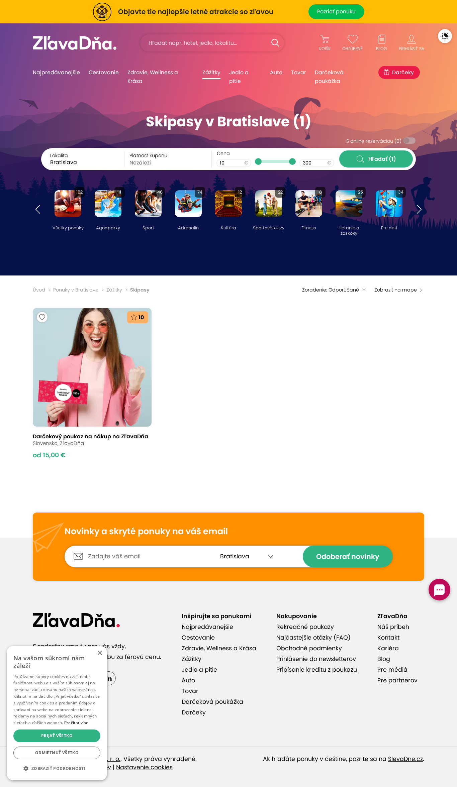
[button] (38, 209)
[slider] (258, 161)
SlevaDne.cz (405, 759)
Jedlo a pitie (239, 77)
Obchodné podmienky (309, 648)
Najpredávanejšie (56, 72)
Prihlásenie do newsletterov (316, 659)
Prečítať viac (76, 722)
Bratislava (63, 162)
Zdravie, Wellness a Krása (152, 77)
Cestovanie (104, 72)
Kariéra (388, 648)
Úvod (39, 290)
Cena (223, 153)
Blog (383, 659)
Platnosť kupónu (148, 155)
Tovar (298, 72)
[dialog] (57, 713)
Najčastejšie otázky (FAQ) (313, 638)
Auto (276, 72)
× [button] (99, 653)
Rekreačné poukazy (305, 627)
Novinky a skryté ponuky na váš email (146, 531)
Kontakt (388, 638)
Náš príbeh (393, 627)
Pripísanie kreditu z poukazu (316, 670)
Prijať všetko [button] (57, 736)
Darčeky (403, 72)
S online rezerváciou (373, 141)
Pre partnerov (397, 680)
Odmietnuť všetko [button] (57, 753)
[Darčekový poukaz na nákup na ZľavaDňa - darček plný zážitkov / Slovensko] (92, 383)
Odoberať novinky (347, 556)
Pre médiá (392, 670)
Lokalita (59, 155)
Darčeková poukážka (329, 77)
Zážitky (211, 72)
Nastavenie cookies (144, 767)
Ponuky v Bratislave (75, 290)
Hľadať (382, 159)
